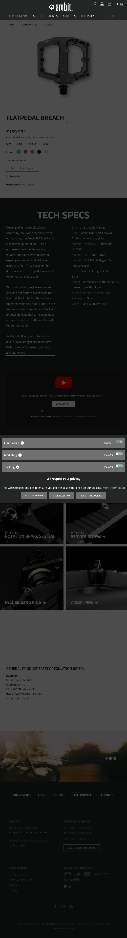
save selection (61, 496)
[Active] (119, 441)
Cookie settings (34, 495)
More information (114, 487)
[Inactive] (119, 453)
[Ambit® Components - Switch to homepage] (61, 6)
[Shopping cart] (108, 4)
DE (117, 4)
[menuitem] (94, 4)
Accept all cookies (91, 496)
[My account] (102, 4)
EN (121, 4)
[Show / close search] (94, 4)
